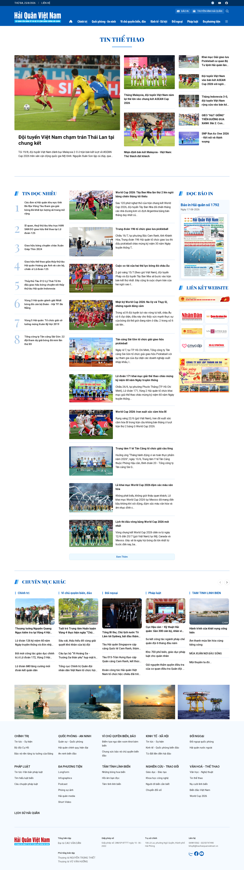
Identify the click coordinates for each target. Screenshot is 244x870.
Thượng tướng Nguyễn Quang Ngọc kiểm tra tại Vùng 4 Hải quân (33, 631)
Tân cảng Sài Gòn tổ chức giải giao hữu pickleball (140, 341)
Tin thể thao (196, 778)
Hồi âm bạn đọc (111, 778)
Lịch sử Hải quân (27, 813)
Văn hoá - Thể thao (205, 766)
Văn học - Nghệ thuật (201, 772)
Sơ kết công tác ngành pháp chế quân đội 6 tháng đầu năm (165, 641)
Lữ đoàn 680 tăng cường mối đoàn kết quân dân (32, 668)
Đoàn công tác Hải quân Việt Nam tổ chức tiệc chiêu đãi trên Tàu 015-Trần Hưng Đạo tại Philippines (121, 672)
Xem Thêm (122, 556)
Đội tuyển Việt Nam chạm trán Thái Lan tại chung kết (66, 140)
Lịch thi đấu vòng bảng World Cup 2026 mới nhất (142, 523)
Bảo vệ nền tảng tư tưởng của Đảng (33, 753)
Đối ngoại (177, 21)
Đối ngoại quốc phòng (202, 741)
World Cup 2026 (198, 796)
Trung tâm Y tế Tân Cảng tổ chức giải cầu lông (144, 448)
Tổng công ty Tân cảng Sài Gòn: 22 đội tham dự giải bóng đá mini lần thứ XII (44, 340)
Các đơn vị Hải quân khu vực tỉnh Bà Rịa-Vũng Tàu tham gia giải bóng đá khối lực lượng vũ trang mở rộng (44, 208)
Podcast (62, 784)
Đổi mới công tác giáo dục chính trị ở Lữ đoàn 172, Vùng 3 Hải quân (34, 656)
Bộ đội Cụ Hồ (21, 747)
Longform (63, 772)
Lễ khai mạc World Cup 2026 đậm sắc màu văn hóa (144, 487)
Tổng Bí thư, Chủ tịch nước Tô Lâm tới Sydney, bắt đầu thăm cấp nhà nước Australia (120, 634)
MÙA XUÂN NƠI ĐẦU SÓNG (205, 653)
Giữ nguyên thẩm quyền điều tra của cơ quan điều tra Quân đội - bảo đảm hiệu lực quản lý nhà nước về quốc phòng (165, 667)
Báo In (185, 11)
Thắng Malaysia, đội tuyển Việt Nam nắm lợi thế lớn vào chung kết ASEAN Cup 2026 (149, 99)
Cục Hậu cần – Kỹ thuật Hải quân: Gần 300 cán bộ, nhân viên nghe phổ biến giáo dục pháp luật (165, 629)
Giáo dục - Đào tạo (156, 772)
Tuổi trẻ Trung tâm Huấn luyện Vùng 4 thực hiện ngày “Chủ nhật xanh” (77, 631)
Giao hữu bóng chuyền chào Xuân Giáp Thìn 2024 (44, 247)
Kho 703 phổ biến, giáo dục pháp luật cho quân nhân (165, 654)
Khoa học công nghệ (157, 778)
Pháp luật (192, 21)
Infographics (65, 778)
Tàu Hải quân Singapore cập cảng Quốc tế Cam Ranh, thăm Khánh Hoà (120, 647)
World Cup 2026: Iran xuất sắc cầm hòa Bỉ (141, 411)
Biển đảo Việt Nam (200, 790)
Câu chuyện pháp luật (26, 784)
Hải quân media (66, 796)
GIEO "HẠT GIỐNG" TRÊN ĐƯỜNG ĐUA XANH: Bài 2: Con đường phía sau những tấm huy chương (215, 119)
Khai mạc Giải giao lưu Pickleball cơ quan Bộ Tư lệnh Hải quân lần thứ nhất (215, 61)
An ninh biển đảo (67, 753)
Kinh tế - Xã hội (159, 21)
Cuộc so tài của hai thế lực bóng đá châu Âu (142, 265)
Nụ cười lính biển (199, 784)
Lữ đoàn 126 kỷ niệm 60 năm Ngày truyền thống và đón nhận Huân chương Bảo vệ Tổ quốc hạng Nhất (34, 643)
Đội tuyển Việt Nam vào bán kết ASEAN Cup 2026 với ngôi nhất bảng (213, 80)
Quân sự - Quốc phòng (70, 741)
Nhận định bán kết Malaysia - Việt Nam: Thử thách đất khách (148, 154)
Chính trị (82, 21)
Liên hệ (45, 2)
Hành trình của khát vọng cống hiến (208, 630)
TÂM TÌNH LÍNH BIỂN (206, 593)
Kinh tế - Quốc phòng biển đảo (162, 747)
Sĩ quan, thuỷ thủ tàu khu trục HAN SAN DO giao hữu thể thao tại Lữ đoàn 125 (44, 229)
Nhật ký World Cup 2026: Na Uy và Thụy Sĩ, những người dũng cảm (141, 304)
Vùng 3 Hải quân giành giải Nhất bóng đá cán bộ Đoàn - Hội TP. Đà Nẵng (43, 304)
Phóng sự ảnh (65, 790)
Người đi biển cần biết (157, 784)
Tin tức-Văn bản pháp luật (28, 772)
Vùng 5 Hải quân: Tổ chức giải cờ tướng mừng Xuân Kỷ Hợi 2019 (43, 322)
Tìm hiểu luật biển (24, 778)
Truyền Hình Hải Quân (209, 11)
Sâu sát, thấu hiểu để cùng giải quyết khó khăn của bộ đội (77, 642)
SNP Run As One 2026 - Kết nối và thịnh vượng (215, 137)
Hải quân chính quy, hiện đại (73, 747)
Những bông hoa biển (113, 772)
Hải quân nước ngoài (201, 747)
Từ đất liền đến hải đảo (158, 753)
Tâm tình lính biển (116, 766)
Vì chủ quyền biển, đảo (133, 21)
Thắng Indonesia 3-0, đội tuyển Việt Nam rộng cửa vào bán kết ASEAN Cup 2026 (215, 101)
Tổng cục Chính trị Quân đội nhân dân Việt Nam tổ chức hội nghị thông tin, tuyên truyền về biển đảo (77, 668)
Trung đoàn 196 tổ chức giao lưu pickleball (142, 229)
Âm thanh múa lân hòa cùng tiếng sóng (206, 642)
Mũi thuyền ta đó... (200, 662)
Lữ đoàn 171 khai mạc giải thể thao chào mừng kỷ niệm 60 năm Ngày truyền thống (144, 378)
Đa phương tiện (211, 21)
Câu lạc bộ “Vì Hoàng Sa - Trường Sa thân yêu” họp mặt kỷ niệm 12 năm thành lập (78, 656)
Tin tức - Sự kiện (23, 741)
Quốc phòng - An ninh (104, 21)
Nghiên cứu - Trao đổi (162, 766)
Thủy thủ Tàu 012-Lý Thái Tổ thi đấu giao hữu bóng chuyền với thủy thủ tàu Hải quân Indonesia (44, 284)
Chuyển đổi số (154, 790)
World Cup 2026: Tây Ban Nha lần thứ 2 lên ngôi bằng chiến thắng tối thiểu (144, 194)
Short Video (64, 802)
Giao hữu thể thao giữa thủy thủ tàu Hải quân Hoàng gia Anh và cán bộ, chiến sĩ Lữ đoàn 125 (44, 265)
